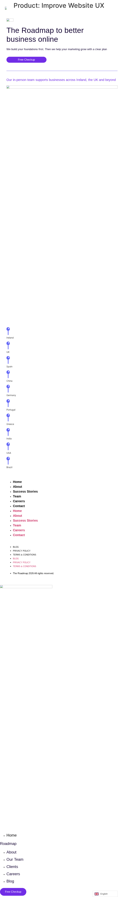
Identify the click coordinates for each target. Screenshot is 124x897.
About (17, 486)
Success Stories (25, 491)
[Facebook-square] (80, 892)
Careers (19, 501)
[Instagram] (90, 892)
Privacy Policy (22, 551)
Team (17, 496)
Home (17, 482)
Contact (19, 506)
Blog (16, 547)
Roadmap (8, 843)
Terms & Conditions (24, 555)
